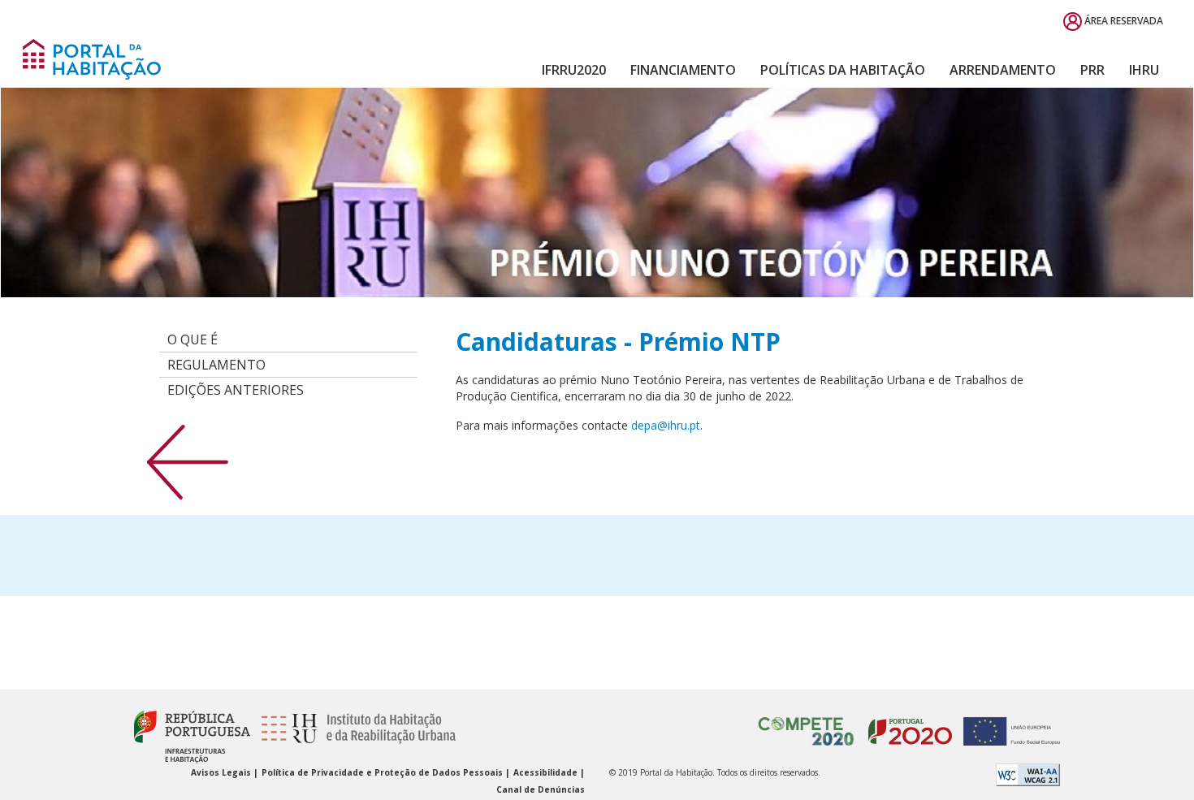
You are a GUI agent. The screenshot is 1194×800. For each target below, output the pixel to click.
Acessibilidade (546, 772)
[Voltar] (187, 461)
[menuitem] (574, 70)
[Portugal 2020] (906, 723)
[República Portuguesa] (192, 736)
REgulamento (216, 365)
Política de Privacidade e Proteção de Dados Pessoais (383, 772)
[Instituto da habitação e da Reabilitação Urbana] (354, 736)
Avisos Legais (222, 772)
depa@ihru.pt (665, 425)
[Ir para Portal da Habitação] (92, 58)
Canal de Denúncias (540, 789)
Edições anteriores (235, 390)
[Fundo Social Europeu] (1007, 723)
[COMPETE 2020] (806, 723)
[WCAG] (1028, 773)
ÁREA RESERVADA (1122, 21)
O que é (192, 339)
